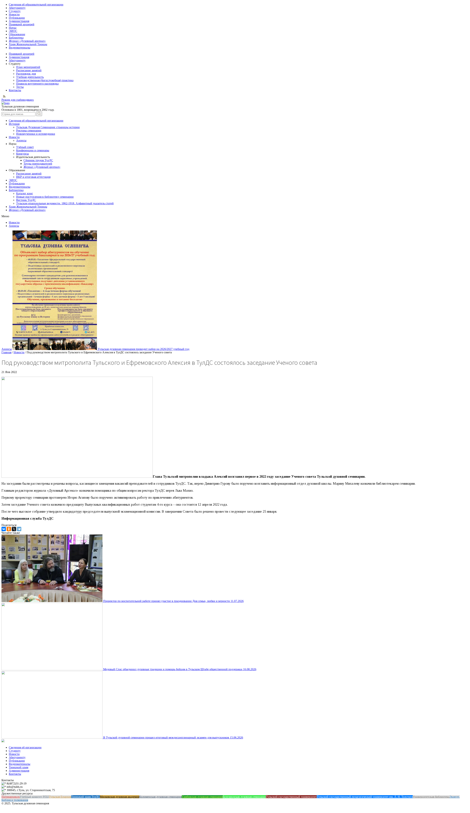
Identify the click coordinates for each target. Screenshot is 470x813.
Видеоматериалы (19, 47)
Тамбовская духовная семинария (202, 796)
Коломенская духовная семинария (160, 796)
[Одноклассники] (9, 529)
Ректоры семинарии (28, 130)
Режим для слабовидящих (17, 99)
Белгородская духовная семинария (244, 796)
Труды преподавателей (38, 163)
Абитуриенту (17, 7)
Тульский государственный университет (291, 796)
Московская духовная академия (119, 796)
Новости (14, 14)
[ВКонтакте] (3, 529)
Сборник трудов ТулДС (38, 160)
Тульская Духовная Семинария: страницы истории (48, 127)
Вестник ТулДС (26, 200)
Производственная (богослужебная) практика (44, 80)
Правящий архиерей (21, 24)
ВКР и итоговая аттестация (33, 176)
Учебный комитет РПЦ (34, 796)
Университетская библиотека (431, 796)
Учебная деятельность (30, 77)
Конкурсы (22, 153)
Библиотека (16, 37)
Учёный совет (25, 147)
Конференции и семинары (32, 150)
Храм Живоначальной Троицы (28, 44)
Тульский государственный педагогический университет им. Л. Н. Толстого (365, 796)
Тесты (20, 86)
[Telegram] (19, 529)
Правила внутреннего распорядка (37, 83)
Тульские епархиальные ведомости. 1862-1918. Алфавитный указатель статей (65, 203)
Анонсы (21, 140)
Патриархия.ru (10, 796)
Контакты (15, 90)
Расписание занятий (28, 70)
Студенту (15, 11)
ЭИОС (13, 31)
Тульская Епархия (60, 796)
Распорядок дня (26, 73)
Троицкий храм (18, 767)
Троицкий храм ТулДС (85, 796)
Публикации (17, 17)
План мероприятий (28, 67)
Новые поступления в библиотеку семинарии (45, 196)
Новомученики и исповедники (35, 133)
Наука (12, 27)
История (14, 123)
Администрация (19, 21)
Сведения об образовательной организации (36, 4)
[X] (14, 529)
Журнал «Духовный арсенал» (27, 40)
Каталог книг (24, 193)
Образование (17, 34)
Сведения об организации (25, 747)
